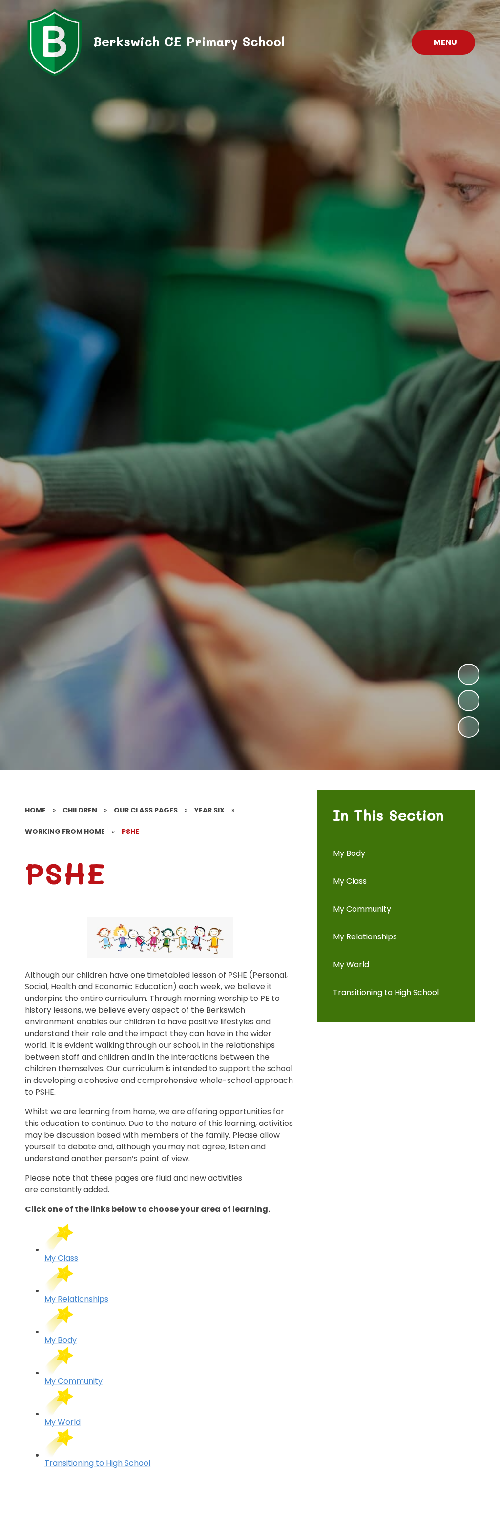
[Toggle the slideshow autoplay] (468, 727)
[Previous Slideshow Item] (468, 700)
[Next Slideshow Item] (468, 674)
